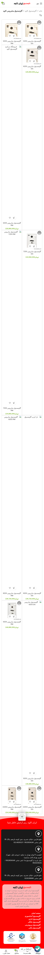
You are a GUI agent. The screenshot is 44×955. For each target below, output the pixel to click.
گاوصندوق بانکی (34, 928)
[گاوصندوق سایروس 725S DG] (32, 240)
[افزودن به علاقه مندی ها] (30, 36)
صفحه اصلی (35, 913)
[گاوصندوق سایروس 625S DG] (32, 54)
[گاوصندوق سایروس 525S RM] (11, 29)
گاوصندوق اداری (34, 919)
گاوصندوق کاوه (31, 11)
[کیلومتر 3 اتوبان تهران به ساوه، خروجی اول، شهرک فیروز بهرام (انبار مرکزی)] (38, 849)
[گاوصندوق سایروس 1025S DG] (32, 795)
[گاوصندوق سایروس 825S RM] (11, 503)
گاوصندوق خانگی (34, 922)
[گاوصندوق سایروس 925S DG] (32, 688)
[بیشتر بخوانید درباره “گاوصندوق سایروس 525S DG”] (34, 36)
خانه (40, 11)
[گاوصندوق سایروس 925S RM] (11, 610)
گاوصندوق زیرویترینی (32, 925)
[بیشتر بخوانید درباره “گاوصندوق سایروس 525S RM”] (14, 36)
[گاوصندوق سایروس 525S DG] (32, 29)
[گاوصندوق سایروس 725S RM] (11, 318)
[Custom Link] (37, 949)
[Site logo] (22, 3)
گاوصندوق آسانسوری (32, 916)
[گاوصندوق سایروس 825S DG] (32, 503)
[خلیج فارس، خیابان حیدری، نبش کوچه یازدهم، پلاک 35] (38, 834)
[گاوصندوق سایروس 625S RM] (11, 133)
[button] (34, 61)
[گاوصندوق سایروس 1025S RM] (11, 795)
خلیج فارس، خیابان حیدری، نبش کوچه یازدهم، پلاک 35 (23, 839)
